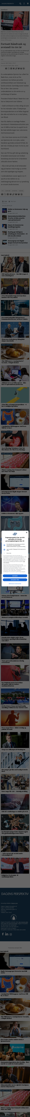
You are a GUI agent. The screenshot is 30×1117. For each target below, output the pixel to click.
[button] (15, 553)
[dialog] (15, 558)
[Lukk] (26, 532)
